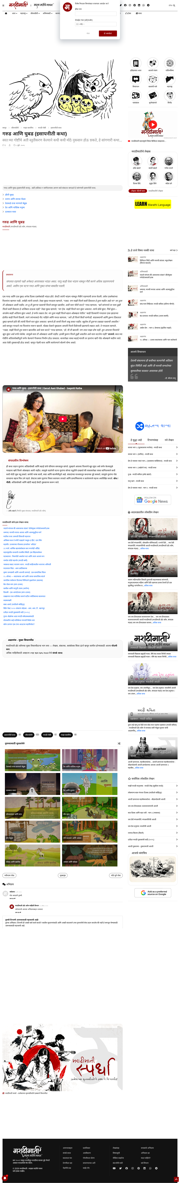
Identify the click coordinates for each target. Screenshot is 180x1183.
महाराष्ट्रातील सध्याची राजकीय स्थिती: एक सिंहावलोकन (22, 552)
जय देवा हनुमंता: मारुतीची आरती (145, 681)
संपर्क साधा (57, 653)
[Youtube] (114, 1168)
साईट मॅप (86, 1168)
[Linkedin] (139, 5)
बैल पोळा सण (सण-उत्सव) (13, 584)
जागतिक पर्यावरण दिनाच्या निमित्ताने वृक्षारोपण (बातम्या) (23, 580)
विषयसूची (116, 1153)
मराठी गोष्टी (42, 128)
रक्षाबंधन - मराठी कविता (141, 718)
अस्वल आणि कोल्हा (70, 862)
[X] (120, 5)
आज (13, 13)
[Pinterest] (134, 5)
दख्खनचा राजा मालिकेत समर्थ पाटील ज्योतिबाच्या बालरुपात (24, 596)
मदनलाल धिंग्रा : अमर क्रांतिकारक (15, 568)
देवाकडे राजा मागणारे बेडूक (16, 203)
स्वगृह (4, 128)
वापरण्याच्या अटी (89, 1163)
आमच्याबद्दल (67, 1148)
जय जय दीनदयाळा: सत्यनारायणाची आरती (149, 610)
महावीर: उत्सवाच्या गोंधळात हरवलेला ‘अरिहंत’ (19, 544)
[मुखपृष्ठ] (6, 13)
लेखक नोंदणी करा (138, 191)
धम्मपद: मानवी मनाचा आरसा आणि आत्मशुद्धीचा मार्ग (22, 532)
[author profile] (9, 145)
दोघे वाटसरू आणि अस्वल (72, 838)
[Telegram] (148, 5)
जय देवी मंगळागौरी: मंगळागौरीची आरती (148, 536)
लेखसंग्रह (116, 1148)
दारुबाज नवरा (10, 212)
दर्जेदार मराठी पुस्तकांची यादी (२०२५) (16, 612)
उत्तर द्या (12, 898)
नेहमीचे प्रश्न (67, 1168)
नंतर (88, 33)
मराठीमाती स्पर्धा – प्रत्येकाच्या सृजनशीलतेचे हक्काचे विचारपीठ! (26, 1093)
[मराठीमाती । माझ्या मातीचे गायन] (37, 8)
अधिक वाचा (144, 549)
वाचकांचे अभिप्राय (147, 1148)
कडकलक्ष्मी (7, 600)
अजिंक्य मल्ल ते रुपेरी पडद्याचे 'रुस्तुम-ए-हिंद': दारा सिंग (22, 540)
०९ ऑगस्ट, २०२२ (44, 905)
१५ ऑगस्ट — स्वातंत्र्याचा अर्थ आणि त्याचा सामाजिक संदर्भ (24, 576)
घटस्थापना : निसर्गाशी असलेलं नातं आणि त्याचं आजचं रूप (23, 556)
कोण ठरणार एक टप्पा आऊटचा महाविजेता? (19, 624)
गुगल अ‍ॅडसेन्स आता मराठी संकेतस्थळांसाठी (18, 616)
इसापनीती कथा (56, 128)
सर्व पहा (173, 250)
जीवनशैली (34, 13)
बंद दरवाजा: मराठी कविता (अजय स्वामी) (154, 316)
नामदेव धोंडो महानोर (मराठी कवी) (15, 560)
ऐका (129, 13)
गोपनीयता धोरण (89, 1158)
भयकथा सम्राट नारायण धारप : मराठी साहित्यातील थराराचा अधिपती (27, 564)
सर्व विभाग (145, 1163)
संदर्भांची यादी (118, 1163)
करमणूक (58, 13)
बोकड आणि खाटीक (13, 862)
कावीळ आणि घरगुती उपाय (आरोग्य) (16, 588)
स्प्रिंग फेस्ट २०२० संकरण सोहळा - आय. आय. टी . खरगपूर (24, 608)
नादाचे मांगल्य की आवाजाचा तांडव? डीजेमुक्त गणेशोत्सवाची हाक (26, 528)
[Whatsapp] (144, 5)
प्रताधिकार (86, 1148)
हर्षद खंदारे (12, 511)
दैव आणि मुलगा (68, 790)
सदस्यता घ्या (67, 1158)
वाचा (140, 13)
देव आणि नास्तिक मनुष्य (15, 207)
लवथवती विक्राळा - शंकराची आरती (146, 647)
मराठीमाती (6, 227)
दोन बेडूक (9, 838)
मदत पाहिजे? (146, 1158)
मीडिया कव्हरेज (118, 1158)
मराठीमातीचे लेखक (155, 191)
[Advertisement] (62, 167)
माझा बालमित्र (28, 128)
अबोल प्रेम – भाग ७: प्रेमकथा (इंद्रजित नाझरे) (155, 328)
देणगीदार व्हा (67, 1163)
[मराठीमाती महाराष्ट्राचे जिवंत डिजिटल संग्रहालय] (153, 125)
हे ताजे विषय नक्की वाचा (142, 250)
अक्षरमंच (143, 257)
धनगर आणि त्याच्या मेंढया (15, 199)
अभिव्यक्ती (47, 13)
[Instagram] (130, 5)
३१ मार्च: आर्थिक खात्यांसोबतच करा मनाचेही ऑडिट (21, 548)
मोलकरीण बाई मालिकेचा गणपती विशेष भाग (19, 620)
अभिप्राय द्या (145, 1153)
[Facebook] (125, 5)
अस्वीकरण (87, 1153)
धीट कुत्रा (66, 814)
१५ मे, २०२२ (18, 892)
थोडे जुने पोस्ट (116, 875)
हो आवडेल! (108, 33)
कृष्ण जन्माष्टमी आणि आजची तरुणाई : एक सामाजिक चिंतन (24, 572)
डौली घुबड (9, 195)
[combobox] (80, 24)
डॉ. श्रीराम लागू (170, 378)
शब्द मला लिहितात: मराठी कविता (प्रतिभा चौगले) (157, 304)
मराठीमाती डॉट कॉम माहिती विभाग (27, 906)
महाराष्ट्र (23, 13)
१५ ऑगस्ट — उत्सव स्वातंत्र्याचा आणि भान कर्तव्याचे (158, 340)
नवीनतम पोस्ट (9, 875)
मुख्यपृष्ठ (63, 875)
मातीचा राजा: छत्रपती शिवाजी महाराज (16, 536)
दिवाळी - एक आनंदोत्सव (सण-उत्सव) (16, 592)
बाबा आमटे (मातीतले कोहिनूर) (14, 604)
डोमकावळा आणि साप (14, 814)
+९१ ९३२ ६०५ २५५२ (39, 653)
